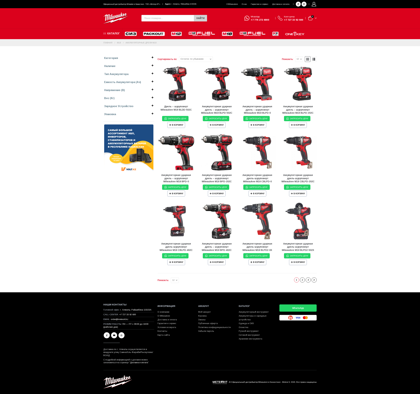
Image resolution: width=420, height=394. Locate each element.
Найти (200, 18)
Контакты (162, 331)
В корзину (177, 125)
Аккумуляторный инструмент (254, 312)
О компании (163, 312)
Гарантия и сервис (259, 4)
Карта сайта (164, 335)
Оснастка (243, 327)
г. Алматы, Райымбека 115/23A (184, 4)
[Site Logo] (115, 18)
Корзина (202, 316)
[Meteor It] (220, 382)
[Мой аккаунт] (314, 4)
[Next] (314, 279)
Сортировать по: (167, 59)
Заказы (202, 319)
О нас (244, 4)
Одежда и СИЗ (246, 323)
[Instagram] (304, 4)
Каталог (113, 33)
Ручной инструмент (249, 331)
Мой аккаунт (204, 312)
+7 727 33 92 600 (293, 19)
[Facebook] (298, 4)
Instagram (121, 335)
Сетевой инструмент (249, 335)
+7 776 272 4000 (260, 19)
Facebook (107, 335)
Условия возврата (167, 327)
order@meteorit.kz (119, 319)
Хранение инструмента (250, 339)
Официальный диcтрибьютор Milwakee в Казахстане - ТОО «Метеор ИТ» (131, 4)
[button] (307, 59)
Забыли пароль (206, 331)
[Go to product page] (176, 84)
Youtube (114, 335)
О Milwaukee (232, 4)
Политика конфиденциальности (214, 327)
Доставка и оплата (281, 4)
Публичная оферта (208, 323)
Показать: (287, 59)
